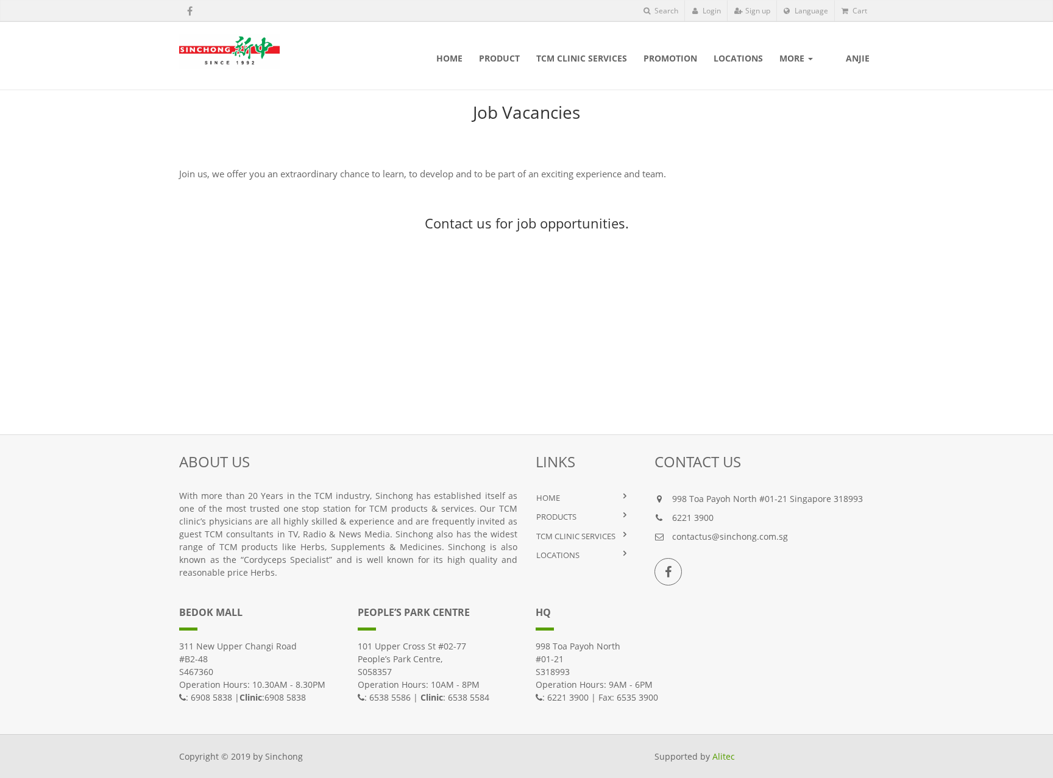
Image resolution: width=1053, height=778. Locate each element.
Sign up (756, 10)
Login (711, 10)
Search (665, 10)
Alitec (723, 756)
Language (810, 10)
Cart (859, 10)
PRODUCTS (556, 516)
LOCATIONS (558, 555)
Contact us (458, 223)
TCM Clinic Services (575, 536)
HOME (548, 497)
